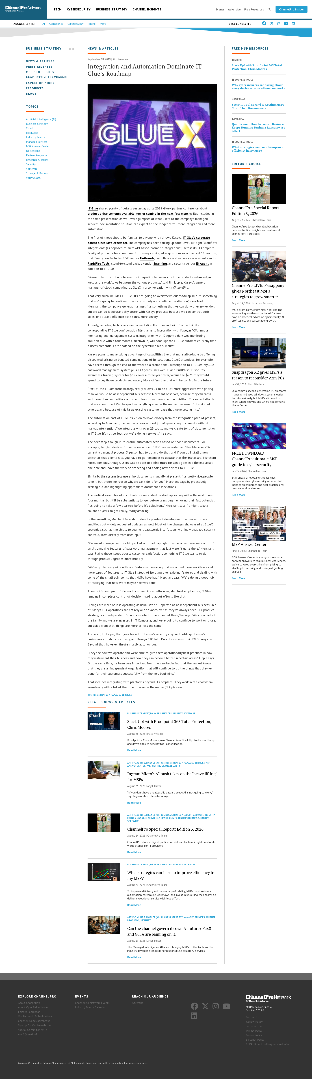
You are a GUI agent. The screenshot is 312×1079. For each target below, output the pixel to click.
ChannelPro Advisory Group (34, 1021)
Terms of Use (254, 1026)
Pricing (92, 23)
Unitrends (147, 258)
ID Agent (202, 263)
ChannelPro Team (157, 835)
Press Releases (39, 66)
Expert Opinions (40, 83)
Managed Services (36, 141)
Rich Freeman (120, 59)
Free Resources (254, 9)
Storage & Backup (37, 173)
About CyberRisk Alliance (33, 1007)
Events (220, 9)
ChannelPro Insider (291, 9)
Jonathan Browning (262, 303)
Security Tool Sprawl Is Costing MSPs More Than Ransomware (258, 106)
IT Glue (93, 208)
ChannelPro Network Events (92, 1003)
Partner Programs (36, 155)
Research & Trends (37, 160)
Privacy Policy (254, 1030)
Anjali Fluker (154, 786)
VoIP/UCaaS (33, 178)
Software (32, 169)
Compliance (56, 23)
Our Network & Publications (35, 1016)
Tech (57, 9)
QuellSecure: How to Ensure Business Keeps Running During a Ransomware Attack (258, 127)
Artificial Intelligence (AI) (41, 119)
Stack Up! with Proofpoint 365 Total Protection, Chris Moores (257, 67)
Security (31, 164)
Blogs (31, 93)
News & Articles (40, 61)
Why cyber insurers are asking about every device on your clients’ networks (258, 86)
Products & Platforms (46, 77)
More (103, 23)
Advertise (234, 9)
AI (43, 23)
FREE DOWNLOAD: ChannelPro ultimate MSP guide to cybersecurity (255, 458)
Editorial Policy (255, 1039)
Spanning (160, 263)
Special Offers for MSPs (32, 1030)
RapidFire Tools (99, 263)
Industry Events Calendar (90, 1007)
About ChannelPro (29, 1003)
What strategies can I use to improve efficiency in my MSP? (257, 148)
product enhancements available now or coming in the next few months (140, 213)
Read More (134, 750)
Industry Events (35, 137)
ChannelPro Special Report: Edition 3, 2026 (165, 829)
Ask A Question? (27, 1034)
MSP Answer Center (37, 146)
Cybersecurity (79, 9)
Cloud (29, 128)
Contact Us (252, 1017)
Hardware (32, 132)
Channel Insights (147, 9)
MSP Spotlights (40, 72)
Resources (35, 88)
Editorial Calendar (29, 1012)
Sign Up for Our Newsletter (34, 1025)
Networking (33, 150)
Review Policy (254, 1021)
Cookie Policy (254, 1035)
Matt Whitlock (155, 733)
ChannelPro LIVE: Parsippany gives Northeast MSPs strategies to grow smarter (258, 291)
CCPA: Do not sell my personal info (267, 1044)
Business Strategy (111, 9)
